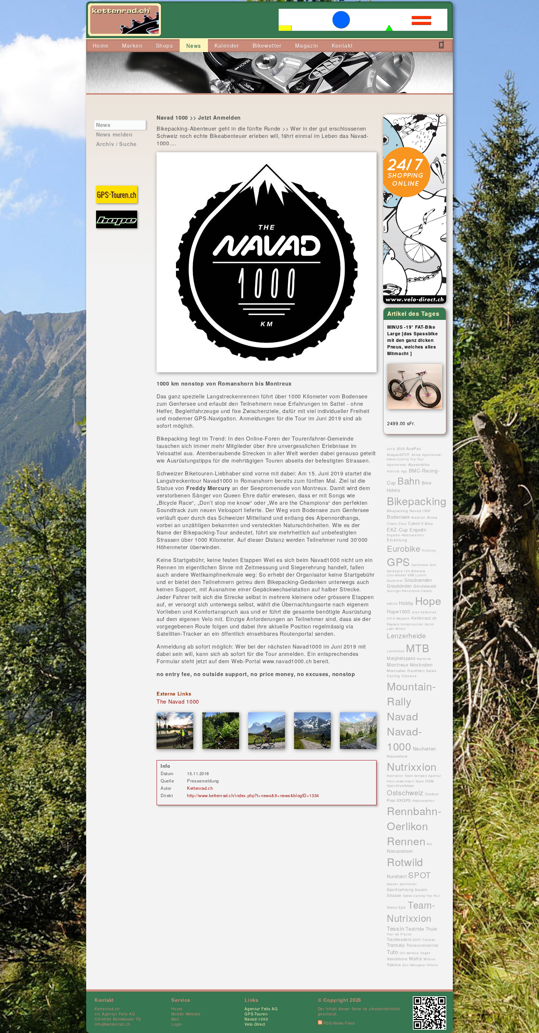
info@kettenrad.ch (112, 1024)
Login (176, 1024)
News (103, 124)
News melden (114, 134)
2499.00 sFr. (401, 423)
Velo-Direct (255, 1024)
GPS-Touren (256, 1013)
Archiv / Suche (116, 143)
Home (176, 1008)
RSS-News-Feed (338, 1023)
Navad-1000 (256, 1019)
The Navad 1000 (178, 701)
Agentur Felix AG (261, 1008)
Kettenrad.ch (200, 788)
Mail (175, 1019)
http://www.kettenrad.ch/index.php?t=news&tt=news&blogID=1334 (253, 795)
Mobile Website (186, 1013)
